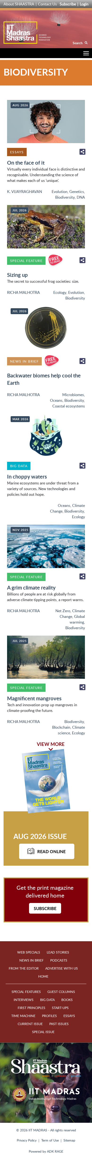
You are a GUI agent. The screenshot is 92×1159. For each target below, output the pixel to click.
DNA (81, 197)
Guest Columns (61, 991)
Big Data (18, 466)
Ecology (59, 292)
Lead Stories (58, 952)
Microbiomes (73, 394)
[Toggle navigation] (85, 54)
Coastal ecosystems (68, 406)
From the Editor (24, 968)
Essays (17, 152)
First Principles (31, 1007)
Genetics (76, 191)
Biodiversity (65, 197)
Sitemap (69, 1140)
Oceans (56, 400)
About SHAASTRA (19, 4)
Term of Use (50, 1140)
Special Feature (26, 260)
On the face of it (26, 162)
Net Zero (62, 610)
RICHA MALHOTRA (23, 292)
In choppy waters (27, 476)
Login (84, 4)
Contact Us (47, 4)
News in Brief (24, 361)
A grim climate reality (31, 587)
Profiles (49, 1016)
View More (51, 744)
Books (67, 999)
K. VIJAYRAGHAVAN (24, 191)
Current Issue (30, 1024)
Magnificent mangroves (34, 698)
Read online (51, 851)
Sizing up (17, 274)
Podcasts (58, 960)
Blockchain (61, 727)
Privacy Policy (27, 1140)
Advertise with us (61, 968)
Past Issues (59, 1024)
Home (43, 976)
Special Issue (43, 1032)
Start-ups (60, 1007)
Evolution (59, 191)
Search (78, 43)
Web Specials (28, 952)
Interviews (23, 999)
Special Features (26, 991)
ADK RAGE (55, 1151)
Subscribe (68, 4)
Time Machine (23, 1016)
